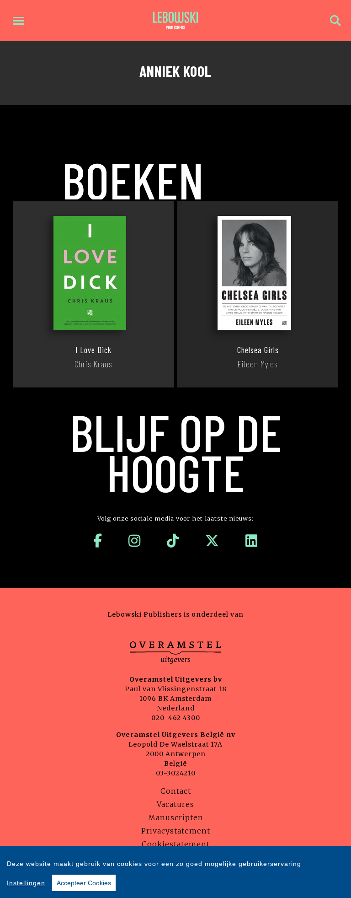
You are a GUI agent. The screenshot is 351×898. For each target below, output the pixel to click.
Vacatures (175, 804)
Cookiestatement (176, 844)
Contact (175, 791)
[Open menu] (18, 20)
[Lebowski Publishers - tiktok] (173, 540)
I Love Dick (93, 350)
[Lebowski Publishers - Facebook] (97, 540)
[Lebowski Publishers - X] (212, 540)
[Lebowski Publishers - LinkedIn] (251, 540)
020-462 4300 (175, 718)
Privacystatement (175, 830)
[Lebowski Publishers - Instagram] (134, 540)
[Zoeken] (335, 21)
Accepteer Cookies (84, 883)
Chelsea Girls (258, 350)
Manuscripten (175, 817)
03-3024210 (176, 773)
